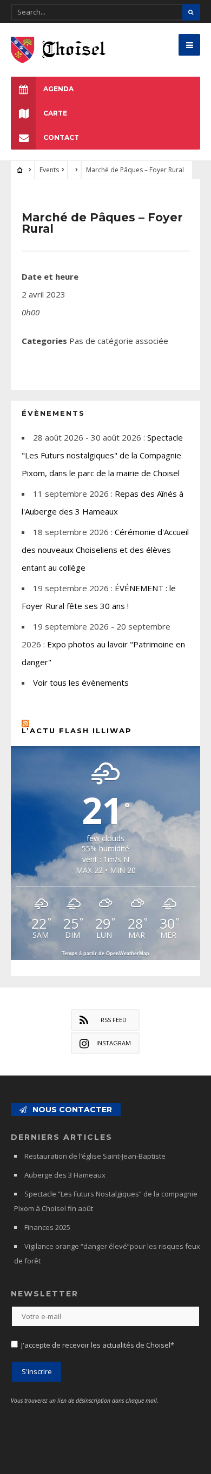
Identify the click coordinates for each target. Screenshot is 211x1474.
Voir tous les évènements (81, 682)
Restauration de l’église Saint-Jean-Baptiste (95, 1156)
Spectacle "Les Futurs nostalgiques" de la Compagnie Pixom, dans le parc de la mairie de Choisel (102, 455)
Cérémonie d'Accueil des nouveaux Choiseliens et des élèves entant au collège (105, 549)
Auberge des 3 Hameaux (65, 1175)
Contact (61, 137)
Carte (55, 113)
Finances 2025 (47, 1227)
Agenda (58, 89)
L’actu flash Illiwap (77, 730)
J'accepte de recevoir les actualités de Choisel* (97, 1345)
